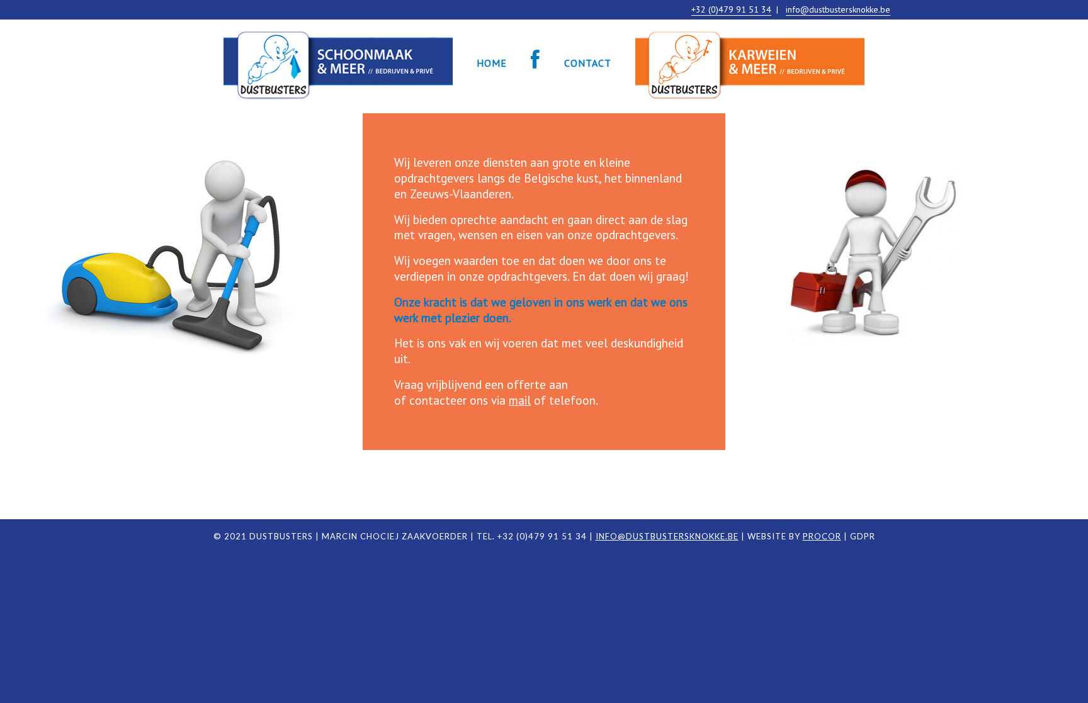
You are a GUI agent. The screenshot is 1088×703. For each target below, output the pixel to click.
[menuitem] (338, 63)
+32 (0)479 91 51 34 (731, 9)
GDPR (862, 536)
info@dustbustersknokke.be (838, 9)
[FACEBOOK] (535, 63)
